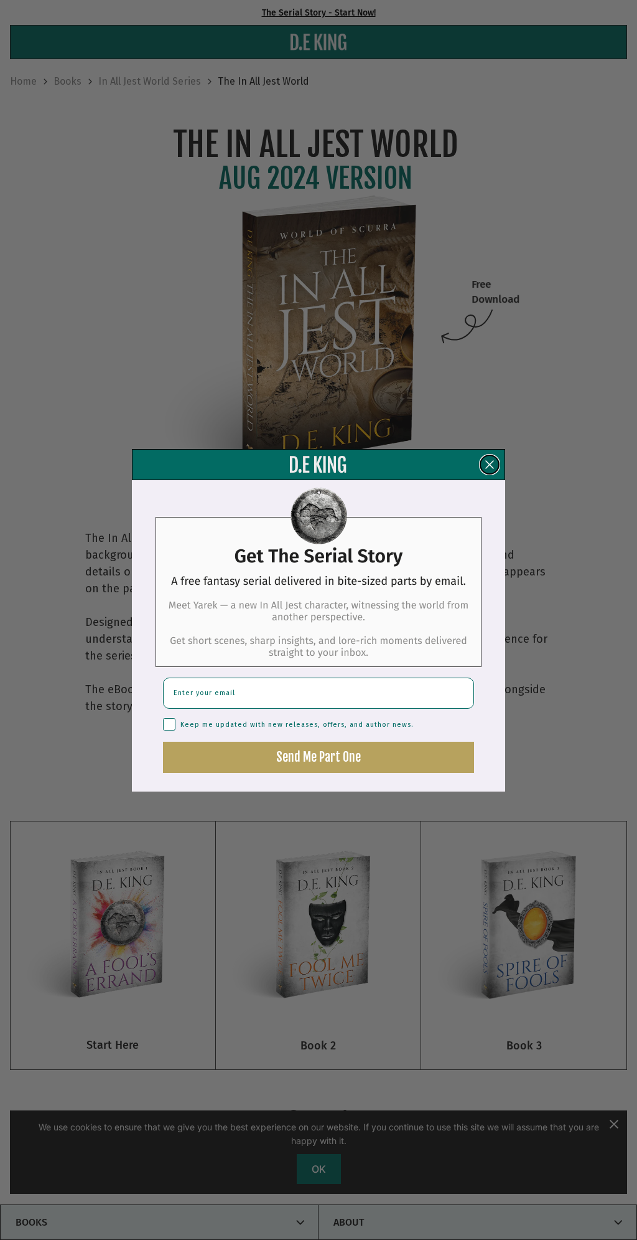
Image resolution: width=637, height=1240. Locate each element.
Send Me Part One (318, 757)
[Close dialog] (489, 464)
